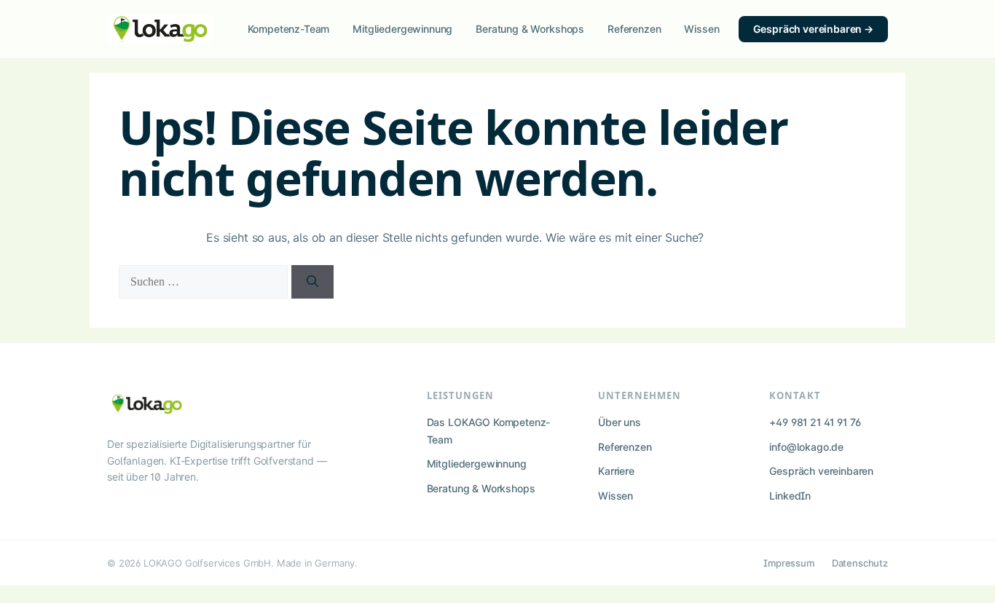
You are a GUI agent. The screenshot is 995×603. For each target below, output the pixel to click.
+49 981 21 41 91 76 (815, 422)
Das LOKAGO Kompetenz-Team (489, 431)
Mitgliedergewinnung (402, 29)
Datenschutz (860, 563)
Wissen (701, 29)
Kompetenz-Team (289, 29)
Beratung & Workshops (530, 29)
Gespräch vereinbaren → (813, 29)
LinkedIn (790, 495)
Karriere (616, 471)
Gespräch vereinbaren (821, 471)
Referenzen (634, 29)
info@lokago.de (806, 447)
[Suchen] (312, 282)
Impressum (788, 563)
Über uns (619, 422)
